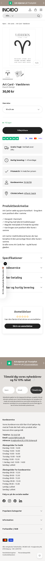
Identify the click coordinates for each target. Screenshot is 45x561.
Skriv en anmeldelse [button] (22, 326)
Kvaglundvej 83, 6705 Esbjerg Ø (24, 440)
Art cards (11, 23)
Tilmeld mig (36, 390)
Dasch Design (8, 87)
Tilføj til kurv (22, 130)
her (23, 244)
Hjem (4, 23)
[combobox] (22, 15)
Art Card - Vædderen (23, 23)
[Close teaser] (5, 263)
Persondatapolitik (24, 552)
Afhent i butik (30, 193)
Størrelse (6, 103)
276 (31, 364)
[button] (35, 10)
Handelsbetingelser (9, 552)
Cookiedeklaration (8, 555)
